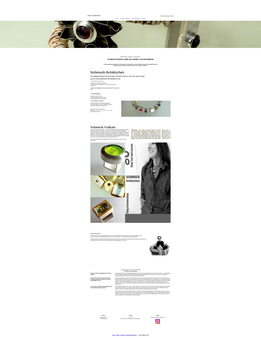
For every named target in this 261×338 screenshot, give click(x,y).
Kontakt (143, 18)
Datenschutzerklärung (131, 335)
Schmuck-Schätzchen (125, 18)
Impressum (123, 335)
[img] (130, 7)
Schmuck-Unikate (136, 18)
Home (117, 18)
